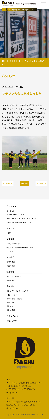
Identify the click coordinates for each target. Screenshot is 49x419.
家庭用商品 (11, 266)
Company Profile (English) (21, 9)
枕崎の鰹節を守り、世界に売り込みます (22, 218)
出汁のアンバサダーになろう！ (18, 291)
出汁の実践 (11, 310)
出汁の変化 (11, 302)
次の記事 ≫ (41, 183)
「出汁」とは (12, 295)
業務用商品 (11, 262)
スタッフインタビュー (14, 276)
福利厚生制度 (12, 280)
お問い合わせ (12, 321)
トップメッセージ (13, 244)
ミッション (11, 211)
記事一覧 (24, 183)
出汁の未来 (11, 306)
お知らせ (10, 233)
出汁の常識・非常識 (14, 299)
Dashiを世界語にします (15, 215)
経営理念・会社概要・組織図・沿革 (20, 247)
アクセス (10, 251)
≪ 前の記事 (7, 183)
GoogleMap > (12, 392)
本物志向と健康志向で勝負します (19, 222)
